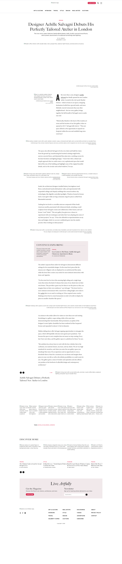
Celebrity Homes (53, 518)
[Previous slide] (21, 372)
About (93, 509)
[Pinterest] (25, 513)
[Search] (98, 3)
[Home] (61, 4)
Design (65, 515)
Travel (50, 515)
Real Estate (66, 509)
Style (64, 512)
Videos (79, 512)
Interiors (51, 512)
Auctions (66, 518)
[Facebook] (23, 513)
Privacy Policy (96, 512)
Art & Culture (53, 509)
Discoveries (81, 509)
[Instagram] (20, 513)
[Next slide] (23, 372)
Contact (94, 515)
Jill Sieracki (62, 38)
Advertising (81, 515)
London (52, 425)
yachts (42, 293)
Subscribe (91, 3)
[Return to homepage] (29, 509)
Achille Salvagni (43, 425)
